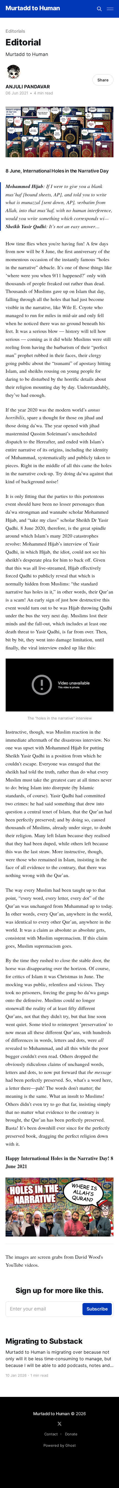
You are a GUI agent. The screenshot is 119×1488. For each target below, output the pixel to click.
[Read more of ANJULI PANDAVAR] (13, 72)
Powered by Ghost (59, 1445)
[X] (59, 1424)
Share (102, 80)
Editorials (15, 31)
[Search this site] (99, 8)
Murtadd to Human (33, 8)
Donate (71, 1434)
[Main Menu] (110, 9)
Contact (51, 1434)
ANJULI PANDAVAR (28, 86)
